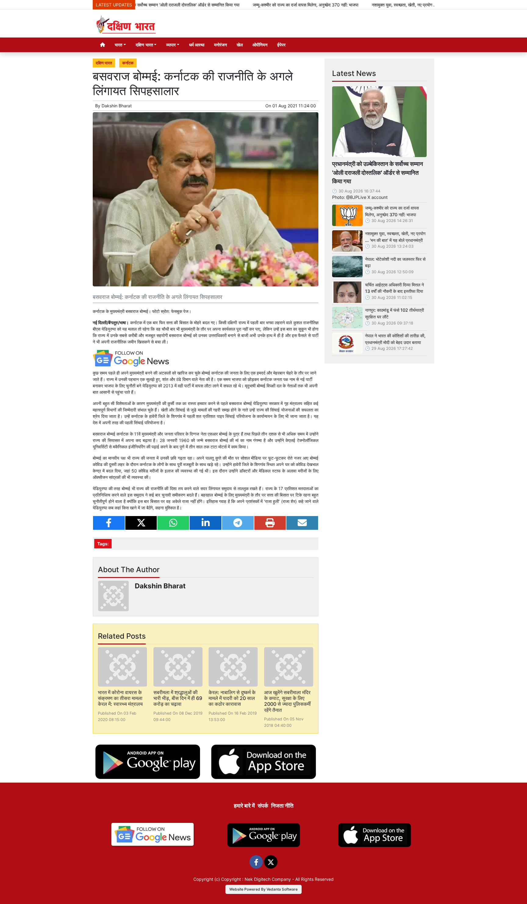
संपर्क (263, 805)
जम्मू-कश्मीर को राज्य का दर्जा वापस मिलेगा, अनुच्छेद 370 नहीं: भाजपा (275, 4)
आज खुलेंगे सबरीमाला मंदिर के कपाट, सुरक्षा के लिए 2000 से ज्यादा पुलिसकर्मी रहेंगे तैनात (287, 701)
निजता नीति (282, 805)
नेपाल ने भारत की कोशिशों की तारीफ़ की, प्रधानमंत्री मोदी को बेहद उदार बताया (395, 339)
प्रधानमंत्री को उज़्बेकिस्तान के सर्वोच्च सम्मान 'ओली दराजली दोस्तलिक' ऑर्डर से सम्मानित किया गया (377, 172)
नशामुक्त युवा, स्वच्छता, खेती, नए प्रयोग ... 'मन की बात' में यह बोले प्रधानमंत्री (401, 4)
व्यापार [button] (171, 44)
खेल (240, 44)
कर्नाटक (128, 63)
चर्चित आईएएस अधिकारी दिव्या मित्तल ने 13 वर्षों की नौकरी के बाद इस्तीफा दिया (394, 288)
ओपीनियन (260, 44)
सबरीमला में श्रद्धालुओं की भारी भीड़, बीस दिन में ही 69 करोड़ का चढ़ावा (177, 698)
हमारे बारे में (244, 805)
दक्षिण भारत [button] (144, 44)
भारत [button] (118, 44)
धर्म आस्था (196, 44)
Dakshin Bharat (117, 105)
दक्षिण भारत (104, 63)
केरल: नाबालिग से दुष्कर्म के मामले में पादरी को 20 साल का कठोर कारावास (232, 698)
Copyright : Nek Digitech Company (256, 879)
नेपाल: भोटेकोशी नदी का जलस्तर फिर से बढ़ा (395, 262)
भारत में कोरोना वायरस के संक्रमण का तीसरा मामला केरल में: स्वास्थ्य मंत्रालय (120, 698)
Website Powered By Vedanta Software (263, 889)
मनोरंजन (220, 44)
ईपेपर (281, 44)
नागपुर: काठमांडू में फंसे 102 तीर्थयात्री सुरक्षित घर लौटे (394, 313)
